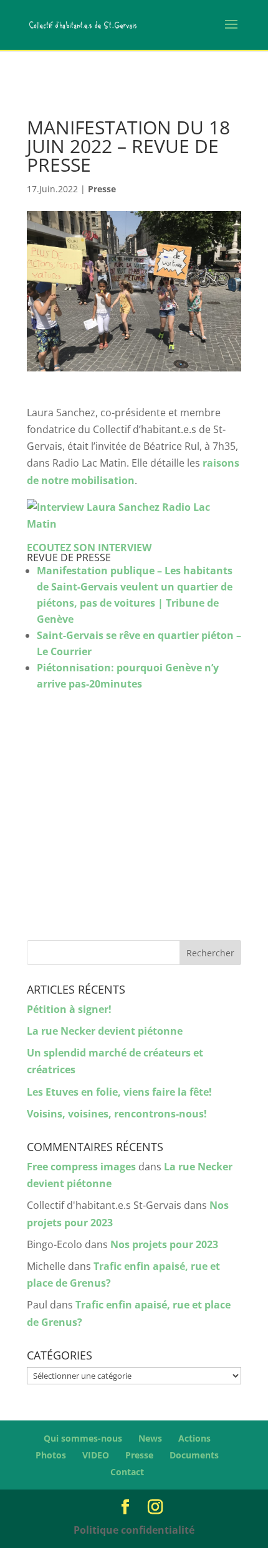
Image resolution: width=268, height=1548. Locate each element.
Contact (127, 1472)
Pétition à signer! (69, 1009)
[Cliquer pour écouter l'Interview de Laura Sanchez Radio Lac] (134, 524)
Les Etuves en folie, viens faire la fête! (119, 1092)
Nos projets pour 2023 (164, 1244)
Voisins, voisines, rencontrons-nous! (117, 1114)
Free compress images (81, 1166)
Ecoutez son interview (89, 547)
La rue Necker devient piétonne (105, 1031)
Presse (102, 189)
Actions (194, 1438)
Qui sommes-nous (83, 1438)
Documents (194, 1455)
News (150, 1438)
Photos (51, 1455)
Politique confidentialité (134, 1530)
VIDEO (95, 1455)
